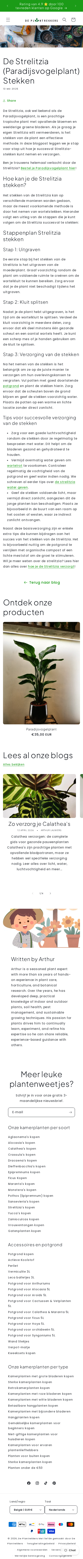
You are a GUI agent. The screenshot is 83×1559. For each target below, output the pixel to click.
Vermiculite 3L (19, 1272)
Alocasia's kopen (21, 1143)
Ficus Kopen (17, 1178)
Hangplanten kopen (23, 1417)
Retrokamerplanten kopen (29, 1388)
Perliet (13, 1266)
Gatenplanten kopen (24, 1231)
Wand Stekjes (18, 1341)
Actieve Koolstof (21, 1260)
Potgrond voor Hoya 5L (26, 1324)
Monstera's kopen (22, 1190)
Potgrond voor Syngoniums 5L (31, 1335)
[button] (8, 19)
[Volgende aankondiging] (75, 5)
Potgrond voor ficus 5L (26, 1318)
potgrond (11, 386)
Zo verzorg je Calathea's (39, 824)
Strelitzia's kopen (21, 1207)
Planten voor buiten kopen (29, 1456)
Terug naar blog (44, 582)
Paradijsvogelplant (41, 729)
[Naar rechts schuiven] (50, 893)
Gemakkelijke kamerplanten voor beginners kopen (34, 1425)
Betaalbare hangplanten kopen (33, 1406)
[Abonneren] (70, 1112)
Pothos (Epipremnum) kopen (30, 1196)
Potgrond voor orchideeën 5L (31, 1330)
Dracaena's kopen (22, 1160)
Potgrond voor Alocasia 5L (29, 1289)
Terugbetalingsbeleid (41, 1543)
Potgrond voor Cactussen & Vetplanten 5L (39, 1303)
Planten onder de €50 (25, 1468)
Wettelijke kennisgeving (30, 1555)
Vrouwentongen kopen (26, 1225)
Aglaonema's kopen (24, 1137)
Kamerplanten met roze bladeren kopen (40, 1394)
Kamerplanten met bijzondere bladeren (39, 1411)
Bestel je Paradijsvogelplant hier (48, 168)
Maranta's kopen (21, 1184)
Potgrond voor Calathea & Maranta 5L (38, 1312)
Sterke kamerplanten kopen (30, 1382)
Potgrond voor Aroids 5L (27, 1295)
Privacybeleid (67, 1543)
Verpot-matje (19, 1347)
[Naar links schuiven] (32, 893)
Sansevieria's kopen (23, 1202)
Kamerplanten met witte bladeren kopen (40, 1400)
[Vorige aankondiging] (7, 5)
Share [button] (11, 101)
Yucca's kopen (19, 1213)
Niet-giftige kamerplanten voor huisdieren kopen (33, 1436)
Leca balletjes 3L (21, 1277)
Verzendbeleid (60, 1549)
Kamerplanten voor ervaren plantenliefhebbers (30, 1447)
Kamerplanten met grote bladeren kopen (41, 1376)
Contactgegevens (60, 1555)
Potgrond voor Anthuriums (29, 1283)
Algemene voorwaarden (32, 1549)
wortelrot (14, 466)
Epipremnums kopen (24, 1172)
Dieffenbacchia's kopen (27, 1166)
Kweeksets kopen (22, 1353)
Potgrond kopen (21, 1254)
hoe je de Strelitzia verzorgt (51, 566)
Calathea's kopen (22, 1149)
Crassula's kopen (22, 1155)
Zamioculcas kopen (23, 1219)
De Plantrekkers (28, 1538)
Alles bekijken (13, 764)
